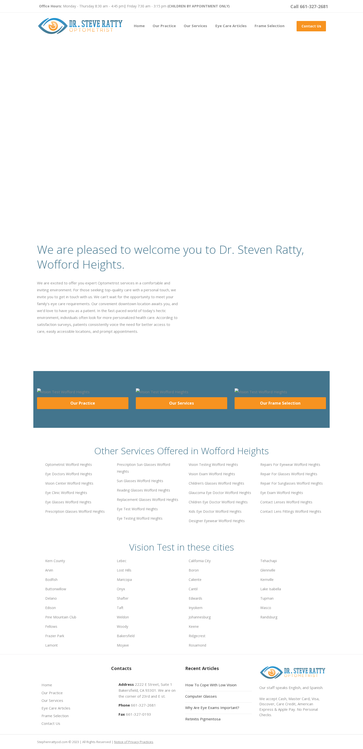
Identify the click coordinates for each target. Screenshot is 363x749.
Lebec (121, 560)
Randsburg (268, 617)
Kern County (55, 560)
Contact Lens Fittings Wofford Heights (290, 511)
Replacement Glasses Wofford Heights (147, 499)
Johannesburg (200, 617)
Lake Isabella (270, 589)
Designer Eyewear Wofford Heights (217, 520)
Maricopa (124, 579)
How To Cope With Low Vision (211, 684)
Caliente (195, 579)
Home (139, 25)
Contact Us (311, 26)
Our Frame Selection (280, 403)
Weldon (123, 617)
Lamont (51, 645)
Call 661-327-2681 (309, 6)
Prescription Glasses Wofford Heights (75, 511)
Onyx (121, 589)
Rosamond (197, 645)
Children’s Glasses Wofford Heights (216, 483)
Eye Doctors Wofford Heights (68, 474)
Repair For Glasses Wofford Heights (288, 474)
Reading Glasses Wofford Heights (143, 490)
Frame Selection (269, 25)
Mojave (123, 645)
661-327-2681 (143, 705)
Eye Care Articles (231, 25)
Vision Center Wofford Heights (69, 483)
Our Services (195, 25)
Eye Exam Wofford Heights (281, 492)
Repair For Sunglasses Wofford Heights (291, 483)
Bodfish (51, 579)
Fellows (51, 626)
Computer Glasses (201, 696)
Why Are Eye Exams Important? (212, 707)
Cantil (193, 589)
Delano (51, 598)
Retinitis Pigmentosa (203, 718)
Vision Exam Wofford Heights (212, 474)
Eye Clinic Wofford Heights (66, 492)
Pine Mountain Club (60, 617)
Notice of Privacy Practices (133, 742)
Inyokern (195, 607)
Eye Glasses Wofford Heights (68, 502)
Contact (110, 181)
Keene (194, 626)
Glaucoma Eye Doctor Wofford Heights (220, 492)
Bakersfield (126, 635)
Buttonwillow (55, 589)
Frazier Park (54, 635)
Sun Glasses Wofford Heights (140, 480)
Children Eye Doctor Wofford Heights (218, 502)
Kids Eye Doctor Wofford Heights (215, 511)
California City (200, 560)
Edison (50, 607)
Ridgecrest (197, 635)
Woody (122, 626)
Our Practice (164, 25)
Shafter (122, 598)
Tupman (267, 598)
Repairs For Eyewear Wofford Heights (290, 464)
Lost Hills (124, 570)
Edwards (195, 598)
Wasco (265, 607)
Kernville (267, 579)
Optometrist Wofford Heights (68, 464)
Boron (194, 570)
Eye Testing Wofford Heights (139, 518)
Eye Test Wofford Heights (137, 509)
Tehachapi (268, 560)
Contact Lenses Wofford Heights (286, 502)
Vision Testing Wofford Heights (213, 464)
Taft (120, 607)
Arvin (49, 570)
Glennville (267, 570)
